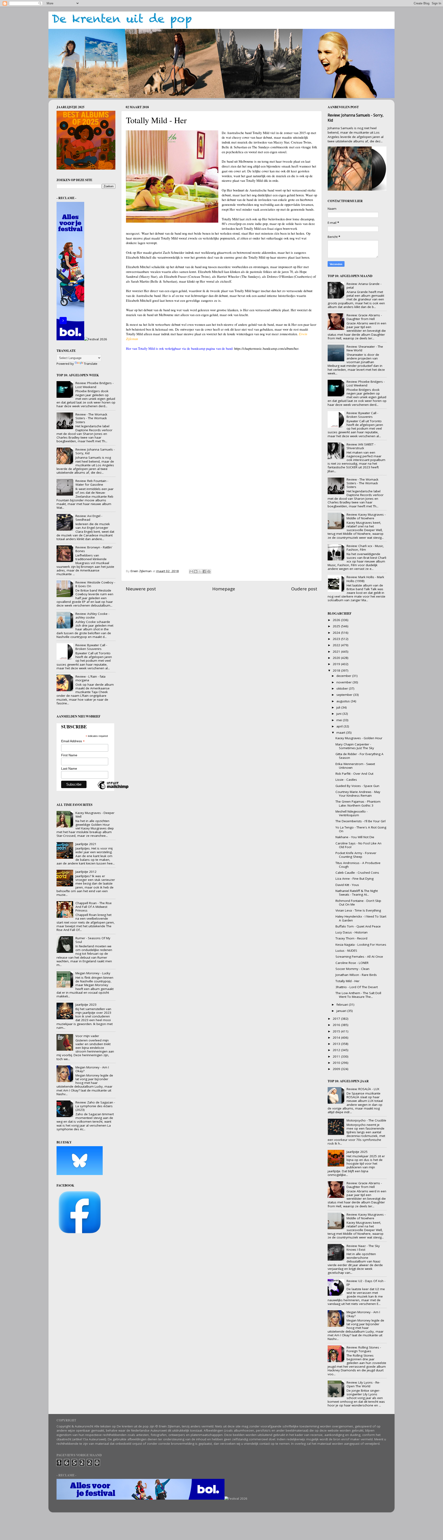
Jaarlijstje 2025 (357, 1152)
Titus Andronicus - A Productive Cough (357, 865)
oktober (342, 688)
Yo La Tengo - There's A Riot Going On (360, 829)
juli (338, 707)
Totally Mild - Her (347, 981)
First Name (69, 755)
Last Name (69, 768)
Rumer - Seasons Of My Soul (92, 940)
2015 (337, 1031)
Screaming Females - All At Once (359, 956)
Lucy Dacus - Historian (351, 932)
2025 (337, 626)
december (344, 676)
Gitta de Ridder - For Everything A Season (359, 756)
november (344, 682)
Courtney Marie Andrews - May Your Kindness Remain (357, 794)
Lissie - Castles (346, 779)
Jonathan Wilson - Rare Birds (356, 975)
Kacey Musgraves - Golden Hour (358, 738)
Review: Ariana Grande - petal (364, 286)
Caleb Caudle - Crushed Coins (357, 872)
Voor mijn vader (87, 1036)
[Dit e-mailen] (191, 571)
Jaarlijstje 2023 (85, 1004)
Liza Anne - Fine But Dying (354, 878)
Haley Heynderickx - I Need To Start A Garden (360, 918)
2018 (337, 670)
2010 (337, 1063)
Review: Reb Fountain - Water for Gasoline (91, 483)
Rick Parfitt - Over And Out (354, 773)
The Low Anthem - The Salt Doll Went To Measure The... (358, 995)
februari (342, 1004)
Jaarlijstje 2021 (85, 844)
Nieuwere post (141, 589)
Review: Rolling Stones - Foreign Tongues (364, 1349)
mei (339, 720)
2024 (337, 633)
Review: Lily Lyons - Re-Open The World (363, 1384)
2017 (337, 1019)
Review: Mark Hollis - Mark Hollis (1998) (365, 579)
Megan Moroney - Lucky (92, 973)
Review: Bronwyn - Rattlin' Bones (93, 549)
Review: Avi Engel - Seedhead (88, 518)
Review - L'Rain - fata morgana (90, 678)
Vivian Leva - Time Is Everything (358, 910)
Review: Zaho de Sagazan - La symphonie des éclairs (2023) (95, 1106)
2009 (337, 1069)
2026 (337, 620)
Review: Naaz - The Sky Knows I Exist (363, 1248)
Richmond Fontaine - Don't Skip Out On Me (358, 902)
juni (339, 714)
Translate (90, 364)
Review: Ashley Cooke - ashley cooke (92, 615)
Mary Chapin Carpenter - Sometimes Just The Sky (354, 746)
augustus (343, 701)
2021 (337, 651)
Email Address (73, 741)
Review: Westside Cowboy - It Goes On (95, 584)
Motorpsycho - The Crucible (366, 1120)
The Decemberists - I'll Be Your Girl (360, 821)
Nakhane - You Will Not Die (354, 837)
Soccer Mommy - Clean (352, 969)
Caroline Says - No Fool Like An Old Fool (358, 845)
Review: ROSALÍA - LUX (363, 1089)
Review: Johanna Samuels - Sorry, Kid (95, 451)
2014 (337, 1037)
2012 (337, 1050)
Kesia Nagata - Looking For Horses (360, 944)
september (344, 695)
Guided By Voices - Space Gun (357, 786)
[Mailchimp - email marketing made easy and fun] (113, 789)
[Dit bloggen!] (195, 571)
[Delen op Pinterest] (209, 571)
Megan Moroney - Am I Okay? (92, 1069)
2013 (337, 1044)
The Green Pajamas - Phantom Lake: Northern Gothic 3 (357, 803)
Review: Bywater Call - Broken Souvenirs (91, 647)
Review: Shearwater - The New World (365, 348)
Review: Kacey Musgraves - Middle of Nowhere (366, 516)
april (340, 726)
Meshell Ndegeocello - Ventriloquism (351, 813)
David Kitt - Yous (347, 885)
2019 (337, 664)
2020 (337, 658)
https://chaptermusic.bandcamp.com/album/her (266, 348)
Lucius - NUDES (346, 950)
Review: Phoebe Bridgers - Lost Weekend (94, 385)
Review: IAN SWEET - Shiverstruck (361, 446)
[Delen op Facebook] (204, 571)
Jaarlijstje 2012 (85, 872)
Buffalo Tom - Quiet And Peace (358, 926)
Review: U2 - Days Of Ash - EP (366, 1283)
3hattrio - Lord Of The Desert (356, 987)
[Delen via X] (200, 571)
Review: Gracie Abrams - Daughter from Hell (364, 317)
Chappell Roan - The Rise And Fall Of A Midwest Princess (93, 906)
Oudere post (304, 589)
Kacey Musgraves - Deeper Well (94, 815)
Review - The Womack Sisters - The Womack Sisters (91, 418)
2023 (337, 639)
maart (341, 732)
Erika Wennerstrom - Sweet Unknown (355, 766)
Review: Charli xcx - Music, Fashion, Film (365, 548)
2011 (337, 1056)
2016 (337, 1025)
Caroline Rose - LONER (351, 963)
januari (341, 1011)
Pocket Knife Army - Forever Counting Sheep (355, 855)
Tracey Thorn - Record (351, 938)
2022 (337, 645)
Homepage (223, 589)
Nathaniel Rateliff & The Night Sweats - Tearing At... (356, 893)
